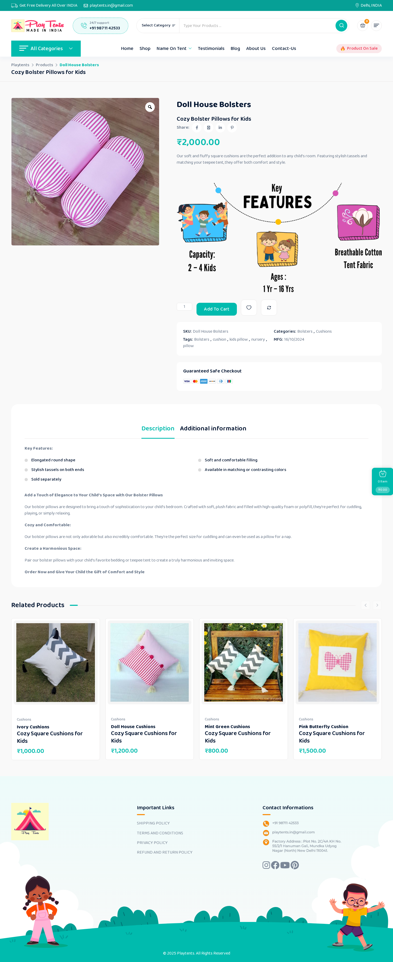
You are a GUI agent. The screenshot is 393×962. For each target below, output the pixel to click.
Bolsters (305, 331)
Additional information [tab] (213, 430)
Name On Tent (172, 48)
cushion (219, 339)
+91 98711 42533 (105, 28)
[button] (341, 26)
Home (127, 48)
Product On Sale (362, 48)
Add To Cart (216, 309)
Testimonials (211, 48)
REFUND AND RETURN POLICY (164, 852)
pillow (188, 346)
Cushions (324, 331)
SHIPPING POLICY (153, 823)
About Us (256, 48)
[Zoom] (150, 107)
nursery (258, 339)
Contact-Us (284, 48)
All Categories (46, 48)
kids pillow (239, 339)
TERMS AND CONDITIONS (160, 833)
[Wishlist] (249, 307)
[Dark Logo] (38, 25)
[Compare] (269, 307)
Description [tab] (158, 430)
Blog (235, 48)
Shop (145, 48)
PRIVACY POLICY (152, 843)
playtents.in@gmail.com (111, 5)
